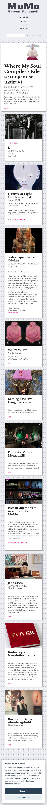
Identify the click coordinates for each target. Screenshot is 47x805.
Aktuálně (23, 17)
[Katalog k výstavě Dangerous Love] (23, 394)
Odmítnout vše (23, 798)
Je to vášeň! (16, 583)
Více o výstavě (13, 313)
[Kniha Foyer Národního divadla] (23, 647)
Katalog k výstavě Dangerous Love (20, 400)
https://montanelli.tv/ (17, 542)
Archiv (23, 25)
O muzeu (23, 21)
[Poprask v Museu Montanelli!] (23, 447)
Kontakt (23, 29)
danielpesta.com (19, 219)
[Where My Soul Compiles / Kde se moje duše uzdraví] (23, 60)
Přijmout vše (23, 791)
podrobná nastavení (13, 784)
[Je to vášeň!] (23, 578)
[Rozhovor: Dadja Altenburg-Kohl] (23, 714)
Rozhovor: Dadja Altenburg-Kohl (20, 721)
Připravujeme (13, 143)
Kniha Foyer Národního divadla (21, 653)
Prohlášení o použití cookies (23, 778)
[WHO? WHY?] (23, 345)
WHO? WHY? (17, 350)
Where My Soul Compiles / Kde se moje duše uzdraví (22, 73)
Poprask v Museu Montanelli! (20, 454)
